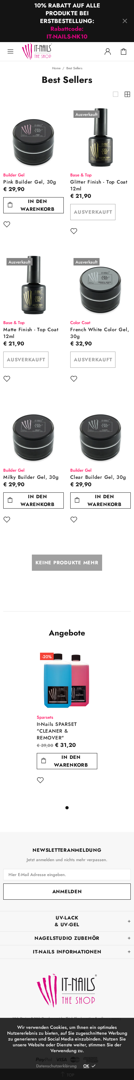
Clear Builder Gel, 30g (98, 477)
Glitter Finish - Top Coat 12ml (98, 185)
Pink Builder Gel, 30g (29, 182)
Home (56, 68)
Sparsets (45, 717)
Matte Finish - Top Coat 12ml (30, 333)
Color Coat (80, 322)
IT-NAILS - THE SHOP (51, 44)
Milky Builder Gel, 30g (31, 477)
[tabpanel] (67, 726)
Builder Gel (13, 175)
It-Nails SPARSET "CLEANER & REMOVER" (57, 731)
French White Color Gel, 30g (99, 333)
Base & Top (81, 175)
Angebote (67, 633)
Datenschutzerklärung (56, 1066)
